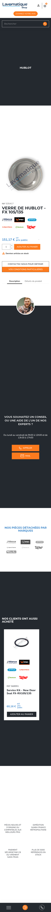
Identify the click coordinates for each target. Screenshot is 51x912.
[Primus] (40, 542)
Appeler (27, 448)
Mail (27, 455)
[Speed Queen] (11, 547)
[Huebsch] (25, 547)
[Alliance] (11, 542)
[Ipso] (25, 542)
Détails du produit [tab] (33, 281)
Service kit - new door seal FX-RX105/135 (21, 692)
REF (3, 203)
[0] (45, 6)
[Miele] (11, 551)
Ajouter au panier (27, 246)
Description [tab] (14, 281)
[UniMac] (40, 547)
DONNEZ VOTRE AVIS (26, 14)
